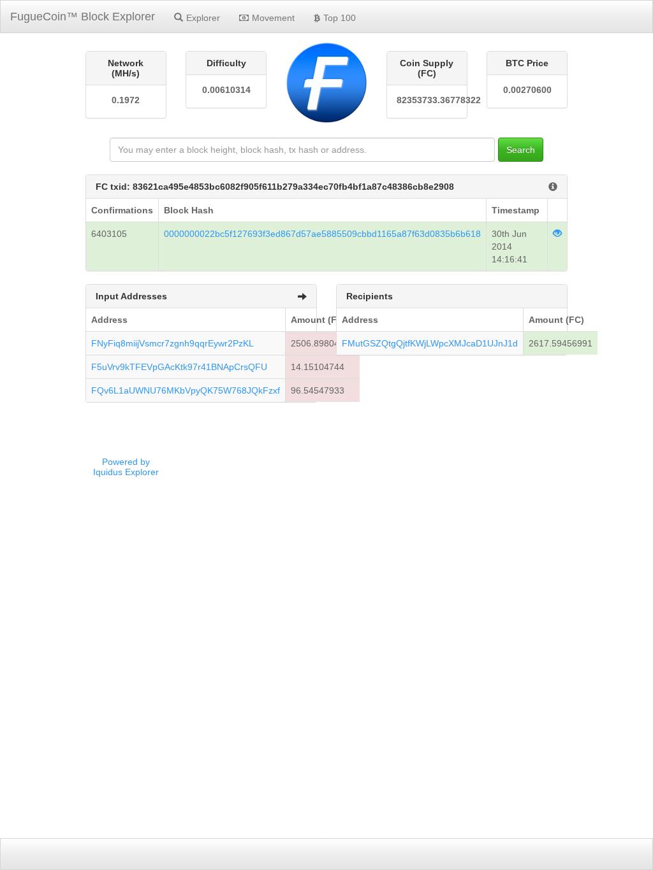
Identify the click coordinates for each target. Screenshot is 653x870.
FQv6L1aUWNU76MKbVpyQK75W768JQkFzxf (185, 390)
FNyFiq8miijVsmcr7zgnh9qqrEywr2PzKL (172, 343)
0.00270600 (527, 90)
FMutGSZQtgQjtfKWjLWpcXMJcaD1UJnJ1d (430, 343)
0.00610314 (226, 90)
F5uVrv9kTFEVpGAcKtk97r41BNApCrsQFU (179, 367)
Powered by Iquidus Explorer (126, 467)
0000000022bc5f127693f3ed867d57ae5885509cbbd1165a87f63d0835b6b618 (322, 234)
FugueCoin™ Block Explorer (82, 16)
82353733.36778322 (427, 100)
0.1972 (126, 100)
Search (520, 150)
